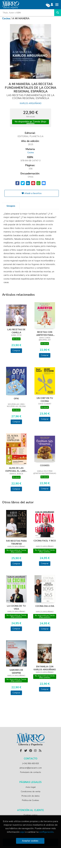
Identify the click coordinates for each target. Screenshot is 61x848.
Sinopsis (11, 206)
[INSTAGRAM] (35, 751)
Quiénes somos (30, 815)
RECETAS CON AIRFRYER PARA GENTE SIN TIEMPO (45, 333)
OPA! (16, 398)
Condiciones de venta (30, 791)
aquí (22, 832)
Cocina (6, 18)
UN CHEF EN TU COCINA (45, 399)
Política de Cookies (30, 800)
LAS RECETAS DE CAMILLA (16, 331)
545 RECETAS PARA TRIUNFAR (16, 542)
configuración (46, 832)
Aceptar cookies (30, 840)
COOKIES (45, 465)
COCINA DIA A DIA (44, 606)
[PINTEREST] (30, 751)
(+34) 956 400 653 (30, 763)
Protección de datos (31, 796)
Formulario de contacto (30, 772)
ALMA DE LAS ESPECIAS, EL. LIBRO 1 (16, 469)
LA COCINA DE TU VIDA (16, 607)
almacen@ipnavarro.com (30, 768)
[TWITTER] (26, 751)
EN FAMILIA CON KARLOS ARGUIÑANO (45, 668)
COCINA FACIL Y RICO (44, 540)
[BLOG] (40, 751)
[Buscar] (57, 12)
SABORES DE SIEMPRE (16, 671)
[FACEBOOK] (21, 751)
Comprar (16, 350)
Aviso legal (31, 787)
